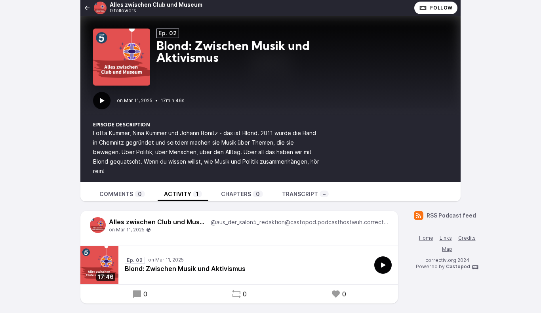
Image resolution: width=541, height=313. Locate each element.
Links (446, 238)
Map (447, 249)
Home (426, 238)
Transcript (304, 194)
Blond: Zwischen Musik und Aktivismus (185, 269)
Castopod (458, 266)
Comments (120, 194)
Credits (467, 238)
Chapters (240, 194)
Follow (441, 8)
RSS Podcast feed (451, 215)
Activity (181, 194)
